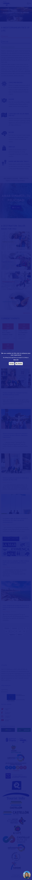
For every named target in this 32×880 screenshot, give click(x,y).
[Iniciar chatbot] (27, 875)
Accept (11, 363)
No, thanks (19, 363)
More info (15, 359)
